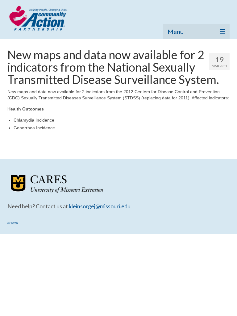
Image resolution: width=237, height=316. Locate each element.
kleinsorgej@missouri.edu (100, 206)
